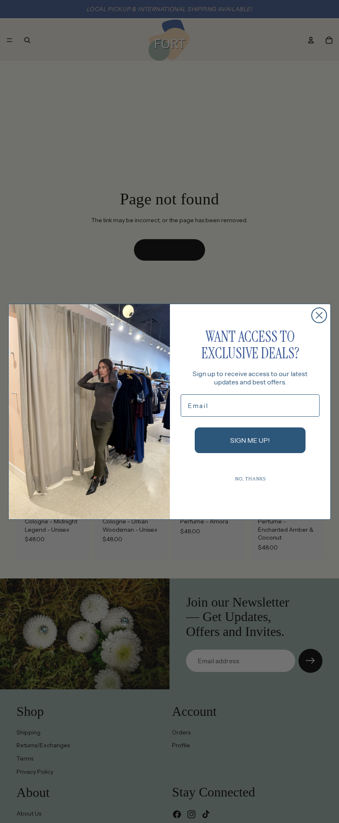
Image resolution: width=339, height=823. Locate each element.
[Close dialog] (319, 315)
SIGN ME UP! (250, 440)
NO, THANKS (250, 479)
